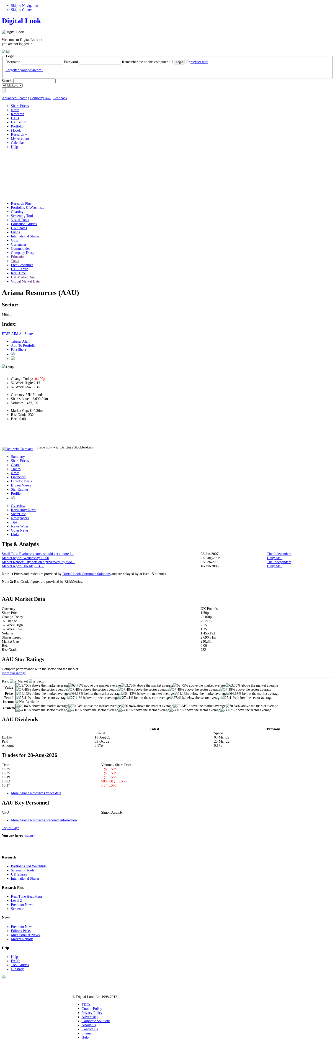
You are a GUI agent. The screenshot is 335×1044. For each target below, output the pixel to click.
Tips (14, 522)
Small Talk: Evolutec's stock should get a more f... (38, 554)
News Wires (19, 526)
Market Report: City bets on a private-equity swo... (38, 562)
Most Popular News (25, 935)
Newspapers (20, 518)
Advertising (90, 1017)
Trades (16, 469)
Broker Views (21, 485)
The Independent (279, 554)
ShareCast (18, 514)
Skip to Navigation (24, 6)
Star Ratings (19, 489)
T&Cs (86, 1004)
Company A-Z (40, 98)
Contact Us (90, 1029)
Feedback (60, 98)
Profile (16, 493)
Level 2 (16, 900)
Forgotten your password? (24, 70)
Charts (15, 465)
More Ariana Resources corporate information (44, 820)
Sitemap (87, 1033)
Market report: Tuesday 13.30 (23, 566)
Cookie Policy (92, 1009)
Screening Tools (22, 870)
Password (71, 62)
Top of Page (10, 828)
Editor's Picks (21, 931)
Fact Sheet (18, 349)
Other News (19, 530)
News (15, 473)
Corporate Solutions (96, 1021)
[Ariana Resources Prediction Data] (13, 498)
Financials (18, 477)
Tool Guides (20, 965)
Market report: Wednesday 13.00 (25, 558)
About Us (89, 1025)
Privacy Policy (92, 1013)
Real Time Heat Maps (26, 896)
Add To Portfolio (23, 345)
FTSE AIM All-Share (17, 334)
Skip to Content (22, 10)
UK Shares (19, 874)
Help (14, 957)
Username (12, 62)
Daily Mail (274, 558)
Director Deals (21, 481)
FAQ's (15, 961)
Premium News (22, 904)
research (30, 836)
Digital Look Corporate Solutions (86, 574)
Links (15, 534)
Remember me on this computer (145, 62)
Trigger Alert (20, 341)
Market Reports (22, 939)
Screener (17, 909)
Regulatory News (23, 510)
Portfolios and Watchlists (28, 866)
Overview (18, 506)
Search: (7, 81)
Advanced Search (14, 98)
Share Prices (20, 461)
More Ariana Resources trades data (36, 793)
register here (199, 62)
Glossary (17, 969)
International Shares (25, 878)
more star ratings (14, 673)
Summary (18, 456)
